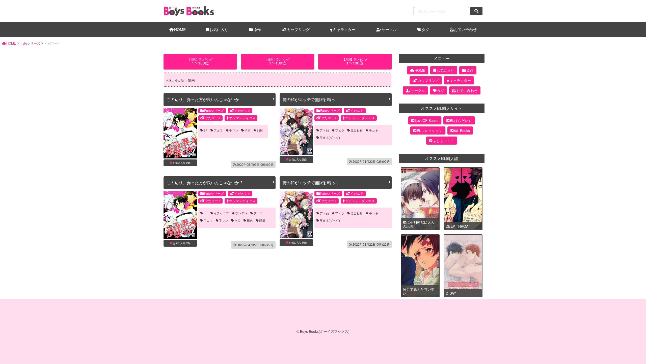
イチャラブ (221, 213)
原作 (257, 29)
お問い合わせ (465, 29)
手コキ (373, 130)
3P (205, 130)
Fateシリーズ (214, 110)
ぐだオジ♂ (242, 110)
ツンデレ (241, 213)
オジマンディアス (242, 117)
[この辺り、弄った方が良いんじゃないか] (180, 133)
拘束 (248, 130)
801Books (462, 130)
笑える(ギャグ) (330, 137)
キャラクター (344, 29)
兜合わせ (357, 130)
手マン (233, 130)
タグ (425, 29)
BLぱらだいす (461, 120)
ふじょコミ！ (443, 140)
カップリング (298, 29)
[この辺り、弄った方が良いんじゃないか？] (180, 215)
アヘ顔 (324, 130)
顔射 (260, 130)
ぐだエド (357, 110)
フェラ (218, 130)
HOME (180, 29)
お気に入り (218, 29)
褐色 (250, 220)
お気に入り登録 (182, 162)
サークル (389, 29)
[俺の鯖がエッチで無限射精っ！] (296, 131)
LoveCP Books (426, 120)
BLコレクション (429, 130)
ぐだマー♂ (213, 117)
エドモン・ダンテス (360, 117)
